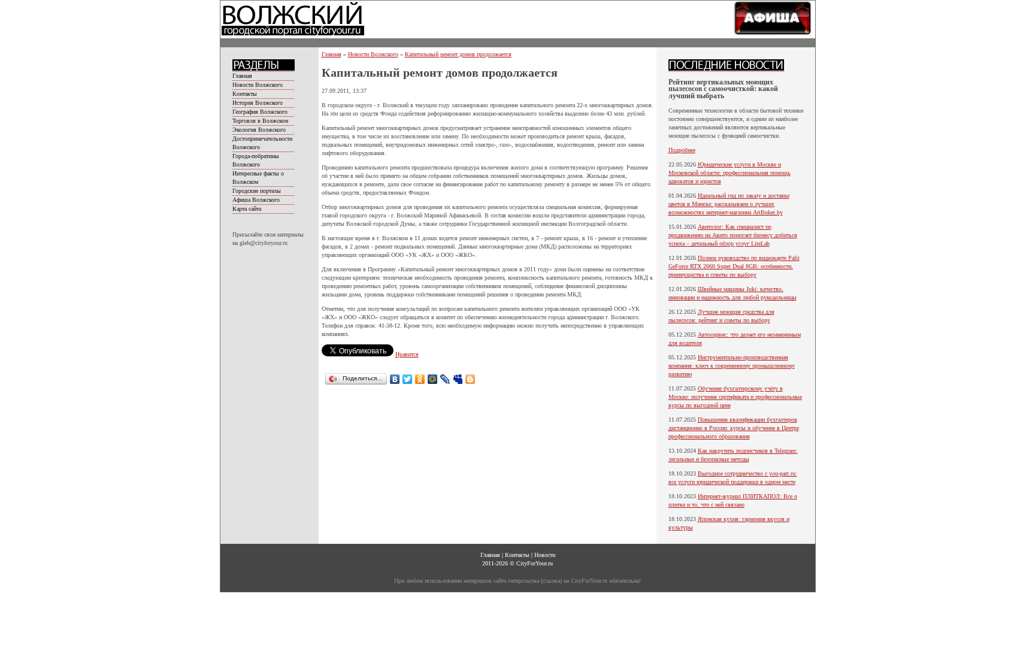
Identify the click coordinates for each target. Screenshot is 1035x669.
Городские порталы (256, 190)
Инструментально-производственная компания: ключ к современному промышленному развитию (731, 365)
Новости (544, 555)
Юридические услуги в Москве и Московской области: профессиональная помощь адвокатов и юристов (729, 172)
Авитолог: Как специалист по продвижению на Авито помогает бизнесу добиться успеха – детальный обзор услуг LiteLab (732, 235)
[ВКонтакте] (395, 379)
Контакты (244, 93)
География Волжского (260, 111)
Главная (242, 75)
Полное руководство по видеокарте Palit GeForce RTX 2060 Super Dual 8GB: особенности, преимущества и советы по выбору (734, 266)
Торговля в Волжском (260, 120)
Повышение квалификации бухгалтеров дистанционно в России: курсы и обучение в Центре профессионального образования (733, 428)
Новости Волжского (257, 84)
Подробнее (681, 150)
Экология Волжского (259, 129)
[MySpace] (458, 379)
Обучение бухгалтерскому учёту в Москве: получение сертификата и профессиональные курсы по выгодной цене (735, 396)
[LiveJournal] (445, 379)
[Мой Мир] (432, 379)
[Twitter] (407, 379)
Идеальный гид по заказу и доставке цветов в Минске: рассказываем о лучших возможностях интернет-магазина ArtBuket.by (728, 204)
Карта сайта (246, 208)
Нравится (407, 354)
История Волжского (257, 102)
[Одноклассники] (420, 379)
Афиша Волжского (256, 199)
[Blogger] (470, 379)
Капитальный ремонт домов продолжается (458, 54)
